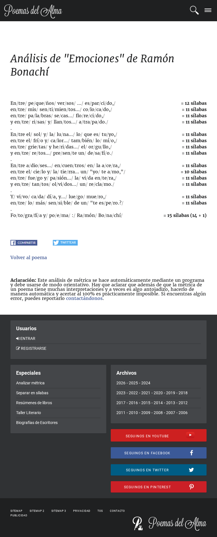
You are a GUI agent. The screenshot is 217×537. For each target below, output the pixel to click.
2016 (133, 403)
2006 (183, 413)
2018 (183, 393)
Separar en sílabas (32, 393)
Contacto (117, 511)
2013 (170, 403)
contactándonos (84, 298)
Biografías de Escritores (37, 423)
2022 (133, 393)
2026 (120, 383)
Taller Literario (28, 413)
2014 (158, 403)
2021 (145, 393)
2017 (120, 403)
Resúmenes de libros (34, 403)
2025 (133, 383)
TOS (100, 511)
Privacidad (81, 511)
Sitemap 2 (37, 511)
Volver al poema (28, 257)
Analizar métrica (30, 383)
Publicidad (18, 515)
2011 (120, 413)
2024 (145, 383)
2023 (120, 393)
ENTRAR (27, 338)
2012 (183, 403)
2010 (133, 413)
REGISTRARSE (33, 348)
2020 (158, 393)
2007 (170, 413)
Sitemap (16, 511)
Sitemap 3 (58, 511)
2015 (145, 403)
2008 (158, 413)
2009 (145, 413)
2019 (170, 393)
